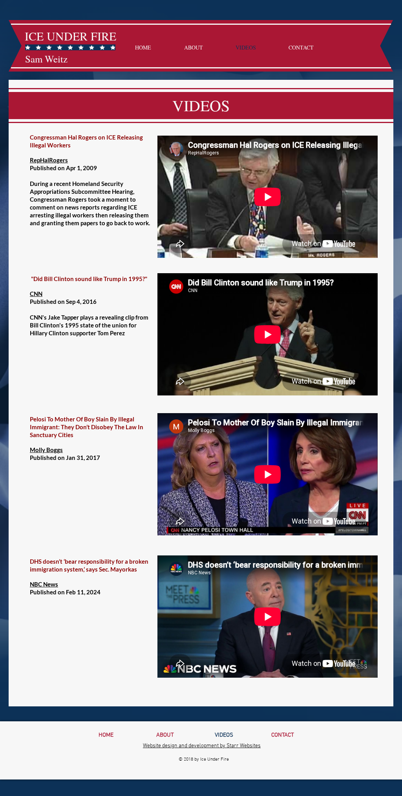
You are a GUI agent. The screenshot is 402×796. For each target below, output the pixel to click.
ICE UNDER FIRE (70, 36)
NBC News (44, 584)
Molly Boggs (46, 449)
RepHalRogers (49, 160)
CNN (36, 293)
